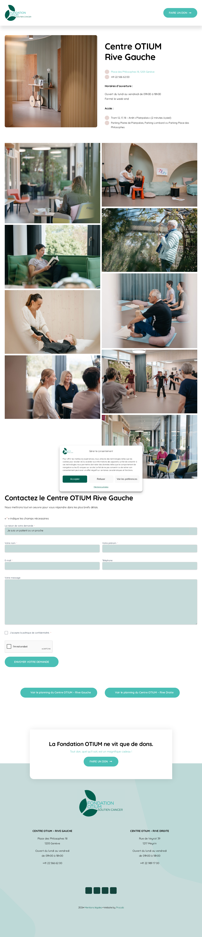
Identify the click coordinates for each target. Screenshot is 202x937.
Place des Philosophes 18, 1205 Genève (132, 71)
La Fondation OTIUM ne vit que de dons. (101, 743)
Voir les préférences (127, 479)
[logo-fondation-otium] (18, 6)
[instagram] (97, 890)
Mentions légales (93, 907)
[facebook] (88, 890)
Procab (120, 907)
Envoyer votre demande (31, 661)
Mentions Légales (101, 487)
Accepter (75, 479)
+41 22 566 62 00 (120, 76)
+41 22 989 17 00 (149, 863)
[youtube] (105, 890)
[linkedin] (113, 890)
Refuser (101, 479)
